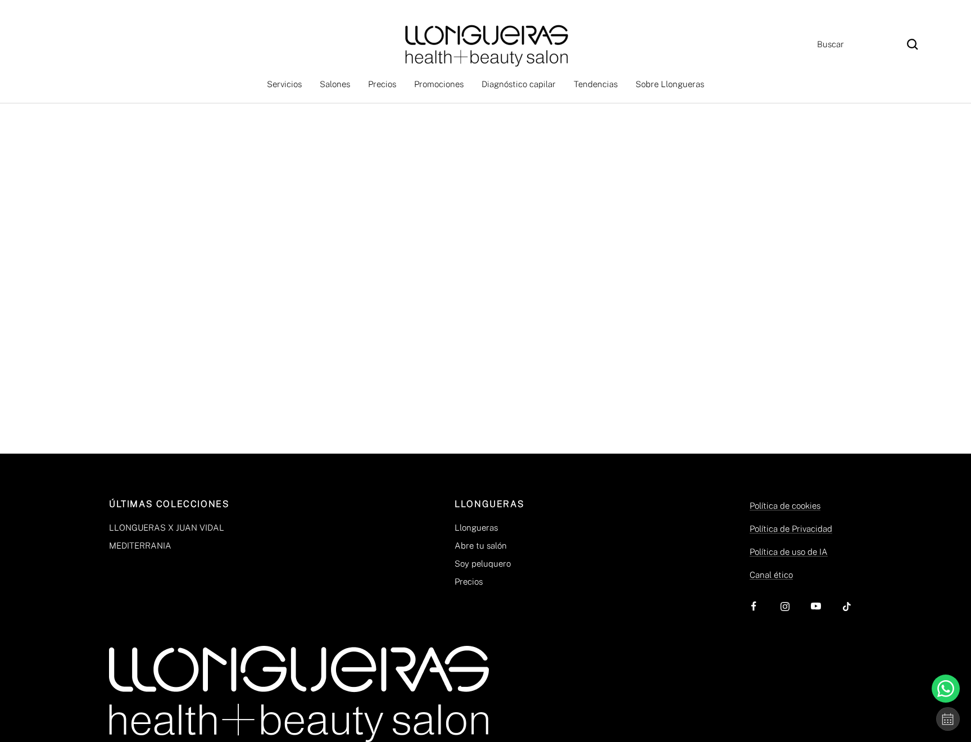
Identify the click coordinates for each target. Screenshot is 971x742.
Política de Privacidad (791, 528)
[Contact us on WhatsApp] (946, 689)
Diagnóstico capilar (519, 84)
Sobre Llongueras (670, 84)
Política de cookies (785, 505)
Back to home (485, 312)
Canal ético (771, 575)
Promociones (439, 84)
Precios (382, 84)
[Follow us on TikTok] (846, 606)
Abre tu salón (481, 545)
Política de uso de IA (789, 551)
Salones (335, 84)
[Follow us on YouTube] (815, 606)
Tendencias (596, 84)
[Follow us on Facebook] (753, 606)
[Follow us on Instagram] (784, 606)
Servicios (284, 84)
